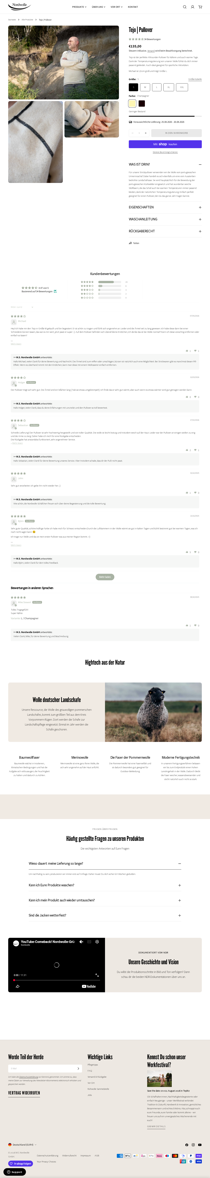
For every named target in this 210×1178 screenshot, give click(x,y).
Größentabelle (195, 79)
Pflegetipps (93, 1064)
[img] (18, 316)
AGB (97, 1155)
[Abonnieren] (78, 1068)
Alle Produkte (27, 19)
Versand (151, 50)
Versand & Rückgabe (97, 1076)
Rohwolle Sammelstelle (98, 1089)
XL (169, 87)
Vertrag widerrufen (24, 1093)
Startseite (12, 19)
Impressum (86, 1155)
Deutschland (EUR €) (23, 1144)
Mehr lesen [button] (16, 343)
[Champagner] (132, 103)
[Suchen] (184, 7)
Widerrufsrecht (69, 1155)
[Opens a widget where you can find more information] (14, 1172)
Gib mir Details (156, 1126)
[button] (136, 39)
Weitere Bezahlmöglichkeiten (165, 152)
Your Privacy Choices (46, 1161)
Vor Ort (91, 1083)
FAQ (90, 1070)
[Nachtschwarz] (141, 103)
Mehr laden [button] (105, 577)
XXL (182, 87)
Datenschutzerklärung (47, 1155)
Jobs (90, 1095)
